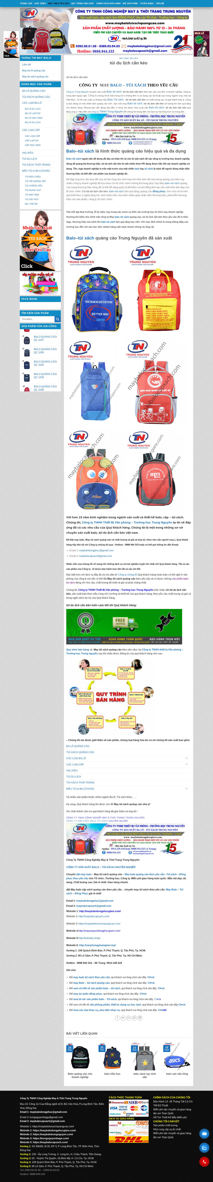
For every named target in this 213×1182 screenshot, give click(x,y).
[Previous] (65, 1063)
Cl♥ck (151, 977)
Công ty (95, 111)
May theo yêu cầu (58, 3)
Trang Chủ (26, 3)
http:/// (97, 945)
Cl (159, 988)
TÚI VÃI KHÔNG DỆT (35, 181)
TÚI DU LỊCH (29, 159)
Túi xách (118, 99)
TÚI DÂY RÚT (32, 199)
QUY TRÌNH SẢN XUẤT (82, 3)
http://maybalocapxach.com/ (94, 916)
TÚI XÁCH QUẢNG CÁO (36, 97)
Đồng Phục (81, 893)
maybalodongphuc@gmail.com (48, 1112)
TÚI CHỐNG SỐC (34, 185)
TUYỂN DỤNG (147, 3)
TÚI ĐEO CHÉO (33, 176)
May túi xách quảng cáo (35, 76)
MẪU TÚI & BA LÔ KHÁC (36, 171)
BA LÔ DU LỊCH (33, 109)
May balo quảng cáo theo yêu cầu (145, 874)
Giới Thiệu (40, 3)
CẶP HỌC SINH (33, 145)
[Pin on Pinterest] (134, 1018)
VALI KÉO (27, 152)
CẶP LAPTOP (32, 140)
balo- (104, 222)
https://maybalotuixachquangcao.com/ (99, 923)
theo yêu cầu (80, 878)
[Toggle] (186, 758)
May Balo (171, 889)
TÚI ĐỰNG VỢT (33, 190)
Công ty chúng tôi (127, 574)
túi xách (117, 91)
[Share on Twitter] (123, 1018)
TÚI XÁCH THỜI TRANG (36, 164)
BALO (116, 85)
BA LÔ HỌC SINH (33, 118)
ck (163, 988)
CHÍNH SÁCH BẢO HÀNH (108, 3)
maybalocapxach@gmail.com (47, 1121)
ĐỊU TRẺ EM (31, 204)
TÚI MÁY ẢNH (32, 194)
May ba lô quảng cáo (33, 70)
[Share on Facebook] (117, 1018)
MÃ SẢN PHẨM (130, 3)
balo (136, 168)
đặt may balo (83, 874)
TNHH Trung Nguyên (111, 111)
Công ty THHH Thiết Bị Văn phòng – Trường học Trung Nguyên (127, 522)
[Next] (191, 1063)
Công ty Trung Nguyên (77, 92)
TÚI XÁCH (136, 85)
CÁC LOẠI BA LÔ (32, 103)
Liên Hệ (160, 3)
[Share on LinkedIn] (140, 1018)
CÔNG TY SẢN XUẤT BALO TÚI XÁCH (87, 821)
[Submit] (58, 319)
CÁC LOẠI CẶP (31, 130)
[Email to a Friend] (128, 1018)
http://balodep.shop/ (89, 938)
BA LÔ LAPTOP (32, 113)
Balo (109, 91)
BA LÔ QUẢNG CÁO (33, 91)
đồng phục (158, 191)
